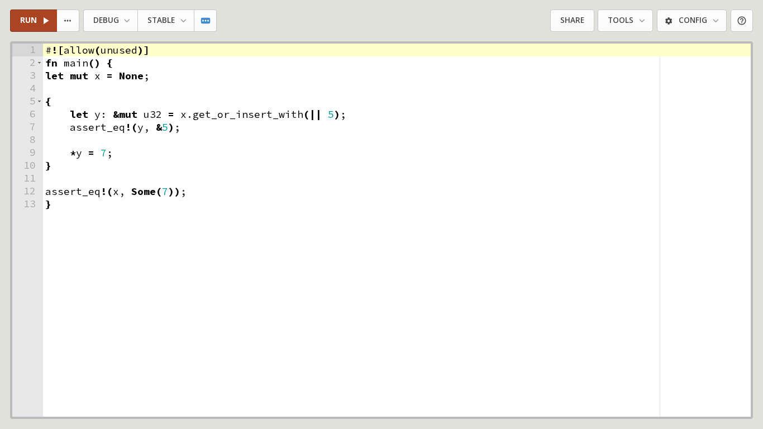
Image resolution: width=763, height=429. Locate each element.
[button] (39, 62)
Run (28, 20)
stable (161, 20)
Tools (620, 20)
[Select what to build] (68, 20)
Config (693, 20)
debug (106, 20)
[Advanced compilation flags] (205, 20)
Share (572, 20)
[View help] (742, 20)
